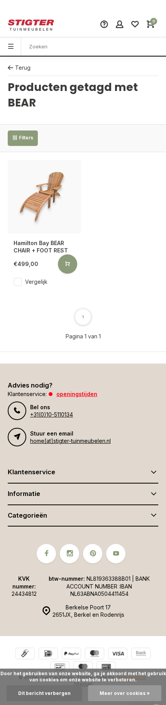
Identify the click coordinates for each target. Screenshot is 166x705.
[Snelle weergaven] (67, 264)
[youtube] (115, 553)
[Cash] (25, 654)
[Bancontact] (59, 668)
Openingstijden (76, 394)
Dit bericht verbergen (44, 693)
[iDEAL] (48, 654)
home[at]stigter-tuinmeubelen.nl (70, 440)
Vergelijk (36, 281)
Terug (22, 67)
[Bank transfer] (141, 654)
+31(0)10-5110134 (51, 414)
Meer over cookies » (125, 693)
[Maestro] (83, 668)
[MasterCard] (94, 654)
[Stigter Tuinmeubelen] (31, 25)
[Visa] (117, 654)
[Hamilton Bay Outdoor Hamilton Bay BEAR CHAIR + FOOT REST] (44, 196)
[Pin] (106, 668)
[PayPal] (71, 654)
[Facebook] (46, 553)
